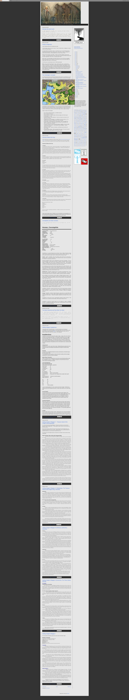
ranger (81, 133)
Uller (80, 142)
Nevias (80, 130)
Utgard (75, 143)
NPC (85, 130)
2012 (76, 95)
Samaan (75, 134)
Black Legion (77, 113)
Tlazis (74, 141)
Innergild (85, 123)
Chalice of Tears (76, 114)
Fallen (78, 119)
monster (84, 128)
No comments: (54, 217)
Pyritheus (82, 132)
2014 (76, 63)
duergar (79, 117)
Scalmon (85, 134)
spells (84, 136)
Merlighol (77, 128)
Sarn (81, 134)
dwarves (85, 117)
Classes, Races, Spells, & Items (68, 24)
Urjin (85, 142)
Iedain (78, 123)
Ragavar (77, 133)
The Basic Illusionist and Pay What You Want (53, 310)
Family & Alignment (47, 44)
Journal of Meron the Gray (48, 137)
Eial (74, 118)
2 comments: (53, 524)
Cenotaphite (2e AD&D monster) (50, 220)
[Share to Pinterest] (60, 40)
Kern (78, 125)
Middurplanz (81, 128)
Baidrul (54, 331)
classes (84, 114)
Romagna (84, 133)
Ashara (78, 111)
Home (42, 24)
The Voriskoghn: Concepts (48, 75)
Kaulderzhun (75, 125)
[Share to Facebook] (59, 40)
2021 (76, 55)
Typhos (78, 142)
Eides (76, 118)
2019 (76, 57)
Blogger (68, 693)
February (77, 93)
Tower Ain (78, 141)
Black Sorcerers (82, 113)
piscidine (78, 132)
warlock (85, 143)
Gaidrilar (86, 119)
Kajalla (85, 124)
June (76, 70)
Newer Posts (44, 686)
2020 (76, 56)
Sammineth (78, 134)
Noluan (83, 130)
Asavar (75, 111)
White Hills (80, 144)
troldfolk (85, 141)
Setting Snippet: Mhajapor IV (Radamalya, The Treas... (79, 83)
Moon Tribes (75, 129)
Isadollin (75, 124)
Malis (79, 127)
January (77, 94)
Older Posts (69, 686)
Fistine (83, 119)
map (81, 127)
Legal (46, 24)
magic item (75, 127)
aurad (83, 111)
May (76, 89)
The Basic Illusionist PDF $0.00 (78, 48)
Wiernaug (84, 144)
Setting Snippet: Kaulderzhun (49, 327)
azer (77, 112)
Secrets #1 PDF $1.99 (77, 46)
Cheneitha (80, 114)
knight (85, 125)
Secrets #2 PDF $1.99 (77, 47)
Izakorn (78, 124)
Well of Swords (76, 144)
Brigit (85, 113)
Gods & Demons (59, 24)
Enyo (85, 118)
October (77, 68)
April (76, 90)
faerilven (75, 119)
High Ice (78, 122)
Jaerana (81, 124)
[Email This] (56, 40)
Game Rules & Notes (51, 24)
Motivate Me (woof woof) (48, 29)
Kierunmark (81, 125)
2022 (76, 54)
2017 (76, 60)
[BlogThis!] (57, 40)
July (76, 69)
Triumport (81, 141)
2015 (76, 62)
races (85, 132)
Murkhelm (83, 129)
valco (77, 143)
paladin (75, 132)
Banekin (80, 112)
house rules (81, 122)
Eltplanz (83, 118)
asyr (80, 111)
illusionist (81, 123)
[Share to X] (58, 40)
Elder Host (79, 118)
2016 (76, 61)
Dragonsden (75, 117)
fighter (80, 119)
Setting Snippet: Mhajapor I (49, 633)
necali (77, 130)
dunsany (82, 117)
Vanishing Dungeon (81, 143)
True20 (75, 142)
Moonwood (79, 129)
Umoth (83, 142)
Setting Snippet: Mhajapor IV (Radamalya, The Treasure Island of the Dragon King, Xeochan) (56, 489)
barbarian (83, 112)
